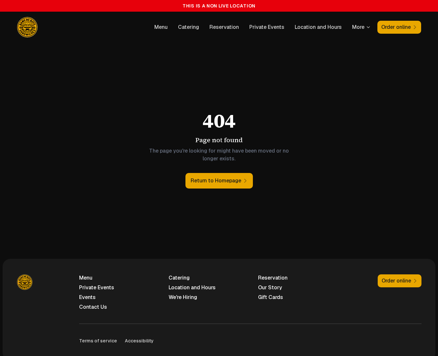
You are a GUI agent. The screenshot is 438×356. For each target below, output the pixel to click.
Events (87, 297)
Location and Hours (318, 27)
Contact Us (93, 307)
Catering (188, 27)
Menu (161, 27)
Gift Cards (270, 297)
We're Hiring (183, 297)
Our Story (270, 287)
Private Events (266, 27)
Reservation (224, 27)
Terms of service (98, 341)
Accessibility (139, 341)
